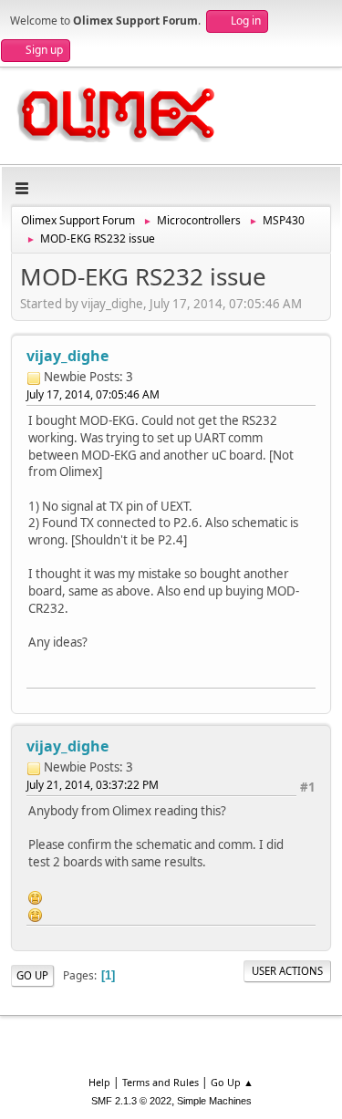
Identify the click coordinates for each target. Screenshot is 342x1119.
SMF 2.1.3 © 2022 (131, 1100)
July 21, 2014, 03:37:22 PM (92, 785)
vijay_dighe (67, 356)
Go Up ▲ (232, 1082)
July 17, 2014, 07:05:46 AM (93, 394)
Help (99, 1082)
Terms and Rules (160, 1082)
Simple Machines (214, 1100)
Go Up (32, 975)
